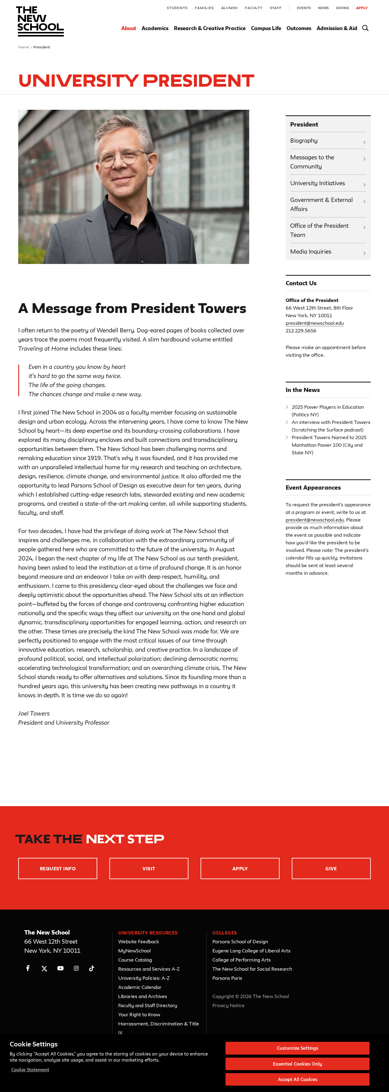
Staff (276, 8)
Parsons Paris (227, 978)
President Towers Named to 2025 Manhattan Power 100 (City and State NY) (329, 445)
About (128, 28)
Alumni (229, 8)
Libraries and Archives (142, 996)
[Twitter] (44, 968)
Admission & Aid (337, 28)
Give (331, 868)
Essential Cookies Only (297, 1063)
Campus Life (266, 28)
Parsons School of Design (240, 941)
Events (304, 8)
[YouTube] (60, 968)
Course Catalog (135, 959)
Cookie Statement (30, 1069)
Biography (304, 140)
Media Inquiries (310, 251)
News (323, 8)
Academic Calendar (139, 987)
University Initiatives (317, 183)
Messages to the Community (312, 162)
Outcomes (299, 28)
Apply (362, 8)
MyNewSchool (134, 950)
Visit (149, 868)
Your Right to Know (139, 1014)
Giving (342, 8)
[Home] (40, 21)
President (304, 124)
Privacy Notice (228, 1005)
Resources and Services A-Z (149, 969)
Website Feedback (138, 941)
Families (204, 8)
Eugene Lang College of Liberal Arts (251, 950)
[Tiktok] (92, 968)
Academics (155, 28)
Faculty (254, 8)
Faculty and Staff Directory (147, 1005)
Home (23, 47)
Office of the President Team (319, 230)
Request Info (58, 868)
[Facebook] (28, 968)
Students (177, 8)
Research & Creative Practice (210, 28)
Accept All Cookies (297, 1079)
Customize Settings (297, 1048)
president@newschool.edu (315, 323)
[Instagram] (76, 968)
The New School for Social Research (252, 969)
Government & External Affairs (321, 204)
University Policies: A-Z (144, 978)
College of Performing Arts (241, 959)
